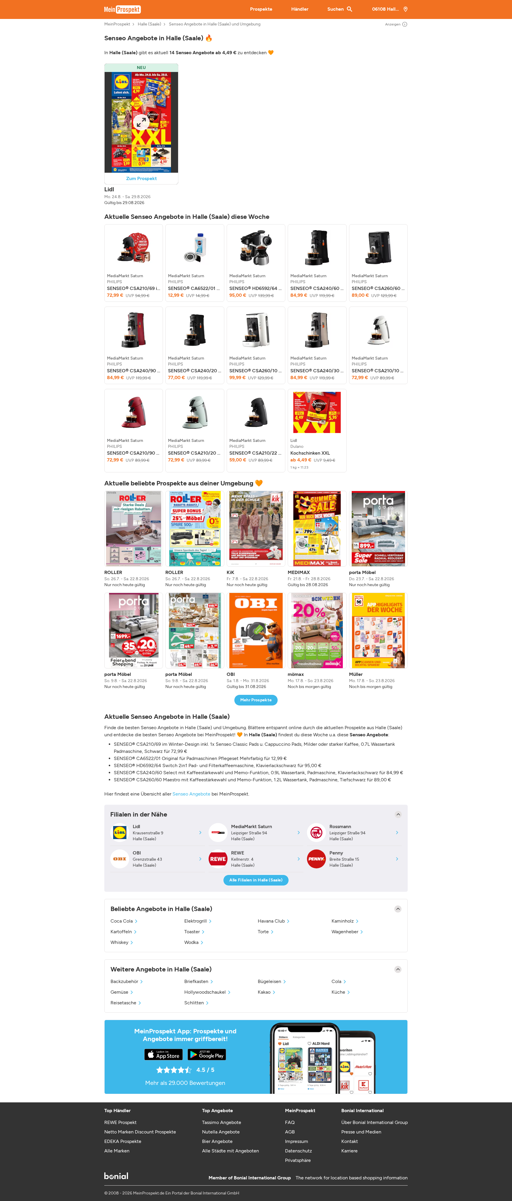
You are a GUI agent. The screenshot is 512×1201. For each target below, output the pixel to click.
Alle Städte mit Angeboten (230, 1151)
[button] (141, 134)
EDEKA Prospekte (122, 1141)
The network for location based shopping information (352, 1178)
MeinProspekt (117, 24)
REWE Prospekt (120, 1122)
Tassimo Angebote (221, 1122)
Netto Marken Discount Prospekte (140, 1132)
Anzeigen (393, 24)
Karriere (349, 1151)
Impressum (296, 1141)
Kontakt (349, 1141)
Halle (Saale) (149, 24)
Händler (299, 9)
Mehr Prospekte (256, 700)
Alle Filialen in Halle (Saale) (256, 880)
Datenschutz (298, 1151)
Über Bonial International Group (374, 1122)
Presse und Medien (361, 1132)
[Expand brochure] (141, 122)
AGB (290, 1132)
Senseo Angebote (191, 794)
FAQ (290, 1122)
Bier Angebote (217, 1141)
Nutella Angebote (221, 1132)
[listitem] (133, 263)
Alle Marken (116, 1151)
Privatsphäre (298, 1160)
